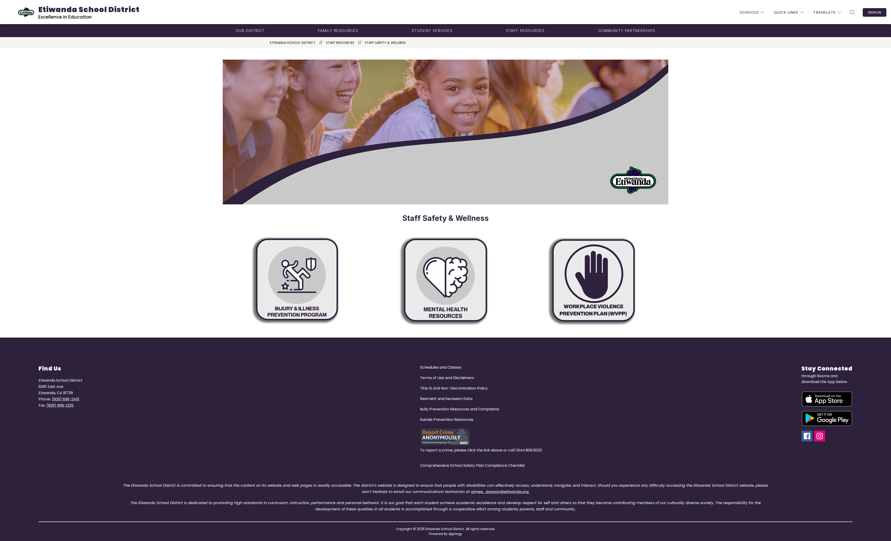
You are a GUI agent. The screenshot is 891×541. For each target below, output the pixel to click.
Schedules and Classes (440, 367)
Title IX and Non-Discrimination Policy (454, 388)
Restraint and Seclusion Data (446, 398)
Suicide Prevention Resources (446, 419)
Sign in (874, 12)
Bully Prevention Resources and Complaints (459, 409)
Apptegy (455, 533)
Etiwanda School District (293, 42)
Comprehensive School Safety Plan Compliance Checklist (472, 465)
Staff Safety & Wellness (385, 42)
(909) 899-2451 (65, 399)
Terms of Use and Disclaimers (447, 377)
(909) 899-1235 (60, 405)
